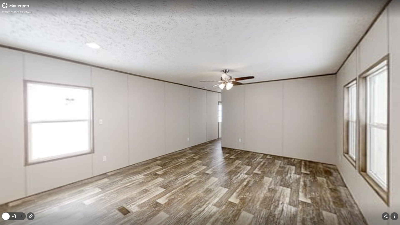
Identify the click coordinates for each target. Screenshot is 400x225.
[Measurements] (31, 216)
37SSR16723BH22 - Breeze (17, 12)
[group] (14, 216)
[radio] (6, 216)
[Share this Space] (386, 216)
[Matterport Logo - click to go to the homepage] (15, 5)
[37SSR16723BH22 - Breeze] (200, 112)
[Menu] (394, 216)
